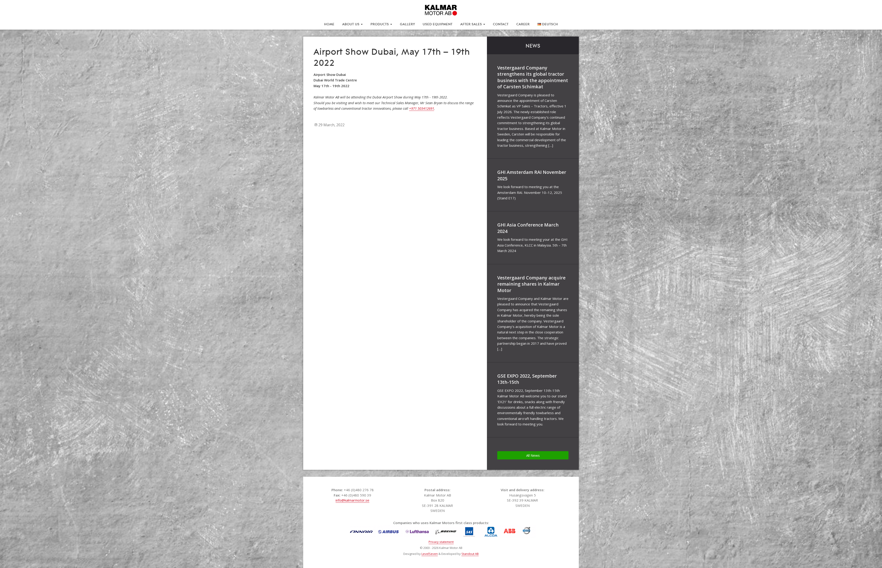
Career (523, 23)
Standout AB (470, 554)
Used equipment (437, 23)
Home (329, 23)
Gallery (407, 23)
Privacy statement (441, 542)
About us (351, 23)
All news (533, 455)
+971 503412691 (421, 108)
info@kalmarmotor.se (352, 500)
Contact (501, 23)
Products (380, 23)
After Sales (471, 23)
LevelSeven (429, 554)
